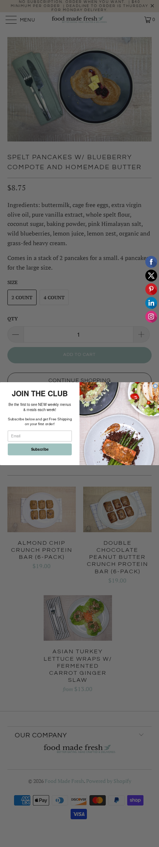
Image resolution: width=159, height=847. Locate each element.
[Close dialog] (155, 386)
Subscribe (40, 449)
